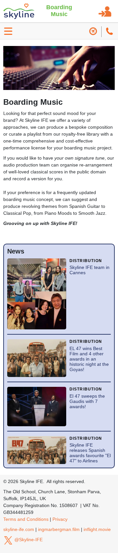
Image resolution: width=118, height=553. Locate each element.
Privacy (60, 519)
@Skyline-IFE (28, 539)
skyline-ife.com (18, 529)
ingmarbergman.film (59, 529)
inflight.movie (97, 529)
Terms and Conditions (26, 519)
